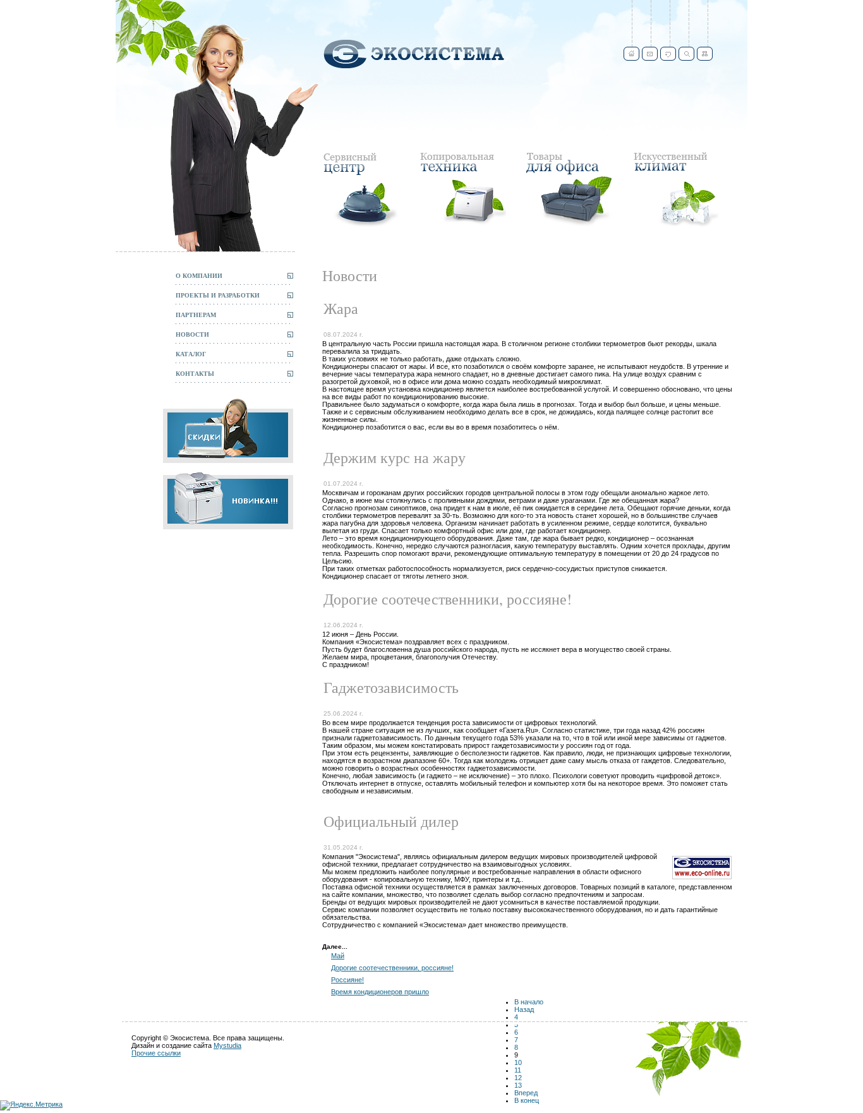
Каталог (191, 353)
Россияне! (347, 980)
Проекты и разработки (218, 295)
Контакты (195, 373)
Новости (192, 334)
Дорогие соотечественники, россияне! (392, 968)
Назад (524, 1009)
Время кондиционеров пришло (380, 992)
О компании (199, 275)
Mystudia (227, 1045)
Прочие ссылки (156, 1053)
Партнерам (196, 314)
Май (337, 956)
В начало (528, 1002)
